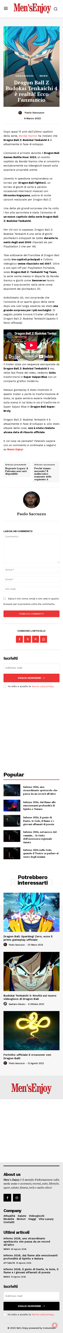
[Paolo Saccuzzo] (20, 112)
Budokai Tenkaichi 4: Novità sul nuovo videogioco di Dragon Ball (30, 997)
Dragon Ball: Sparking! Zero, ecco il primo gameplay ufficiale (28, 938)
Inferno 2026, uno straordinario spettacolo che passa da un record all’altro (40, 790)
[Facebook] (19, 639)
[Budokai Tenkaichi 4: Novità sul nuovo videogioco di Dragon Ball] (31, 971)
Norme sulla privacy (43, 686)
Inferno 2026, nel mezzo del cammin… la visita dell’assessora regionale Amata (40, 837)
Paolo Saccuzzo (34, 112)
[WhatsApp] (43, 639)
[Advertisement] (31, 726)
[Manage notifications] (55, 1325)
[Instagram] (17, 1198)
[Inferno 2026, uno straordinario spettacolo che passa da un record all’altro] (12, 790)
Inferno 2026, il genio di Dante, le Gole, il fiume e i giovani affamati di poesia (38, 821)
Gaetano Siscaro (17, 1004)
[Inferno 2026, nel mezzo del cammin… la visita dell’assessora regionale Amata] (12, 836)
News (44, 76)
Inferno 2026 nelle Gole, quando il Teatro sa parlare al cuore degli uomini (40, 853)
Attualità (9, 1263)
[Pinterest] (35, 639)
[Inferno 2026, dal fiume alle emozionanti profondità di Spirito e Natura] (12, 805)
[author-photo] (6, 945)
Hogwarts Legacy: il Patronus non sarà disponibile (16, 471)
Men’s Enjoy (14, 449)
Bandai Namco (28, 135)
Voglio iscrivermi (29, 678)
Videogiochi (24, 76)
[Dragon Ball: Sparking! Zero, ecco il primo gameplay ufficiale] (31, 912)
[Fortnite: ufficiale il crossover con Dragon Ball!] (31, 1030)
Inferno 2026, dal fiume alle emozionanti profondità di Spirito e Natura (39, 805)
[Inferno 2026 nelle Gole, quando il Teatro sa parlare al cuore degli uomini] (12, 853)
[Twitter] (27, 639)
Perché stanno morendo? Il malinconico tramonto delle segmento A (42, 474)
